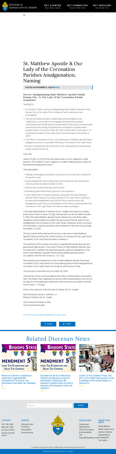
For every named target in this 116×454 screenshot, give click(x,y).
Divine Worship (27, 433)
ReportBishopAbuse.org (88, 438)
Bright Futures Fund (106, 429)
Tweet (68, 324)
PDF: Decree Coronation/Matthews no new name (44, 315)
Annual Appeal (104, 426)
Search (81, 405)
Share (49, 324)
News (57, 87)
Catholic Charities (105, 432)
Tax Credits (102, 440)
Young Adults (26, 430)
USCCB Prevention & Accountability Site (86, 432)
